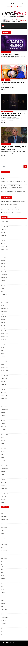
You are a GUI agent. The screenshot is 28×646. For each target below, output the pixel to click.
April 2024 (3, 263)
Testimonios (3, 628)
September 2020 (4, 375)
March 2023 (3, 291)
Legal (2, 561)
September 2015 (4, 493)
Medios (2, 569)
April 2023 (3, 288)
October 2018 (4, 437)
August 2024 (4, 257)
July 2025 (3, 232)
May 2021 (3, 353)
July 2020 (3, 381)
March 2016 (3, 482)
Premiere (10, 111)
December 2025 (4, 221)
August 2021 (3, 344)
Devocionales (4, 536)
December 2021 (4, 333)
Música (2, 575)
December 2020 (4, 367)
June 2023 (3, 283)
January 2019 (4, 432)
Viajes (2, 631)
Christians (3, 530)
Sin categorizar (4, 617)
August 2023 (4, 277)
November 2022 (4, 302)
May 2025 (3, 238)
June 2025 (3, 235)
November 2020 (4, 370)
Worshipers (3, 510)
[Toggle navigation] (3, 26)
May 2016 (3, 477)
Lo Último (4, 52)
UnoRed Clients (21, 3)
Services (3, 612)
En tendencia (4, 544)
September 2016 (4, 468)
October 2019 (4, 406)
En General (3, 541)
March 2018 (3, 448)
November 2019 (4, 404)
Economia (3, 539)
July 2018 (3, 440)
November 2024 (4, 252)
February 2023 (4, 294)
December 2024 (4, 249)
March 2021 (3, 359)
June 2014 (3, 502)
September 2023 (4, 274)
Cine (3, 80)
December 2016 (4, 465)
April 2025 (3, 240)
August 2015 (3, 496)
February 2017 (4, 460)
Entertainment (4, 550)
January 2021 (4, 364)
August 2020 (4, 378)
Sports (2, 533)
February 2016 (4, 485)
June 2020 (3, 384)
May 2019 (3, 420)
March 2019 (3, 426)
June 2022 (3, 316)
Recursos (3, 603)
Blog (2, 513)
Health (2, 606)
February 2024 (4, 269)
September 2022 (4, 308)
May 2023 (3, 285)
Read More (3, 59)
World (9, 144)
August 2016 (3, 471)
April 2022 (3, 322)
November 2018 (4, 434)
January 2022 (4, 330)
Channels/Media (4, 519)
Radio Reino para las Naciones (10, 54)
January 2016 (4, 488)
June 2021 (3, 350)
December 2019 (4, 401)
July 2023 (3, 280)
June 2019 (3, 418)
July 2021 (3, 347)
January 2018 (4, 451)
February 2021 (4, 361)
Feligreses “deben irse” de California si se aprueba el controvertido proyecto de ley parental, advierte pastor (13, 147)
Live (2, 547)
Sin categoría (4, 614)
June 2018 (3, 443)
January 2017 (4, 463)
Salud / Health (4, 609)
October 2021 (4, 339)
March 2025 (3, 243)
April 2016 (3, 479)
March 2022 (3, 325)
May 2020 (3, 387)
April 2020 (3, 389)
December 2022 (4, 300)
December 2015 (4, 491)
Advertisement (13, 3)
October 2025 (4, 224)
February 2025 (4, 246)
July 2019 (3, 415)
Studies (2, 553)
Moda (2, 572)
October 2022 (4, 305)
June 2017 (3, 457)
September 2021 (4, 342)
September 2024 (4, 255)
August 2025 (4, 229)
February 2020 (4, 395)
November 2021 (4, 336)
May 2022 (3, 319)
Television (3, 626)
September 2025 (4, 226)
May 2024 (3, 260)
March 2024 (3, 266)
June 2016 (3, 474)
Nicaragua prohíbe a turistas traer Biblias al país (11, 176)
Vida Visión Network (5, 178)
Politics (2, 589)
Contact (8, 6)
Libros (2, 564)
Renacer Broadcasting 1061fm (19, 201)
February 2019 (4, 429)
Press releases (4, 527)
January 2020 (4, 398)
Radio (9, 52)
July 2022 (3, 314)
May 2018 (3, 446)
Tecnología (3, 620)
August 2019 (3, 412)
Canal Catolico (4, 516)
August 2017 (3, 454)
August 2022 (4, 311)
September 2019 (4, 409)
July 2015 (3, 499)
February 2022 (4, 328)
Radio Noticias (4, 598)
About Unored (6, 3)
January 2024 (4, 271)
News (2, 581)
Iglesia (2, 555)
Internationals (4, 558)
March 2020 (3, 392)
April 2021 (3, 356)
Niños (2, 583)
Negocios (3, 578)
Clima (2, 524)
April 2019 (3, 423)
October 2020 (4, 373)
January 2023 (4, 297)
